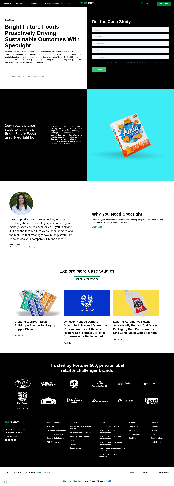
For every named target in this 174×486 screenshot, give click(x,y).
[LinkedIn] (15, 441)
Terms (131, 472)
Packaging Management (56, 430)
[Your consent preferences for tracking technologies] (4, 482)
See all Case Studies (87, 279)
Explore (102, 422)
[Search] (142, 3)
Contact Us (133, 426)
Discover (73, 422)
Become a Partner (158, 438)
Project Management (55, 434)
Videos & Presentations (79, 436)
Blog (72, 440)
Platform (50, 426)
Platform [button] (6, 3)
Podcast (73, 444)
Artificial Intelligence (52, 3)
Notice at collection (72, 481)
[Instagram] (9, 441)
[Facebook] (6, 441)
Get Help (132, 438)
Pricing (68, 3)
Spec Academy (76, 448)
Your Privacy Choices (95, 481)
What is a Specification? (109, 426)
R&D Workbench (53, 442)
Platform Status (135, 434)
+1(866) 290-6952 (11, 436)
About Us (154, 426)
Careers (154, 430)
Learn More (97, 227)
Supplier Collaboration (56, 438)
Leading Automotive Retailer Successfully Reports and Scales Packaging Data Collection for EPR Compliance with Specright (135, 327)
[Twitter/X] (12, 441)
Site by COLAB (43, 472)
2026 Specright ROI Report (80, 432)
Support (132, 422)
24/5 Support (134, 430)
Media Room (156, 442)
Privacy (145, 472)
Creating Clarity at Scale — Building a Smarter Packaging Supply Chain (35, 325)
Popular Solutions (54, 422)
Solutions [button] (19, 3)
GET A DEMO (164, 3)
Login (147, 3)
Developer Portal (163, 472)
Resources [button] (34, 3)
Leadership (155, 434)
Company (155, 422)
